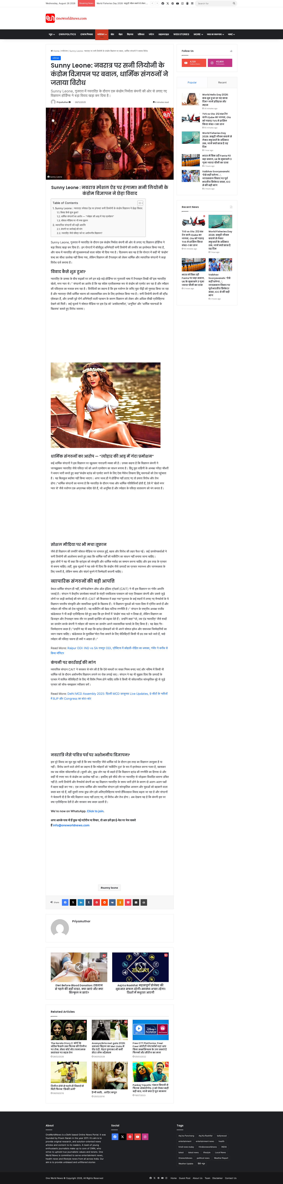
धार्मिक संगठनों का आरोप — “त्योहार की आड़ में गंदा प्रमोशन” (87, 216)
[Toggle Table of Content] (138, 203)
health (221, 1141)
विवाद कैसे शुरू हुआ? (69, 212)
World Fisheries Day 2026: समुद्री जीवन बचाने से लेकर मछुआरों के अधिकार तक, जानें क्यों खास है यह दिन (217, 139)
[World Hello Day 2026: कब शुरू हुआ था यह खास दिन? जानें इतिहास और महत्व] (191, 99)
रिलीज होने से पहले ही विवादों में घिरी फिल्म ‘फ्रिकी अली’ (67, 1087)
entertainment (185, 1141)
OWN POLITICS (67, 34)
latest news (193, 1152)
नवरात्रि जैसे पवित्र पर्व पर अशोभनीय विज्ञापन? (82, 233)
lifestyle (206, 1152)
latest (181, 1152)
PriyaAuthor (62, 102)
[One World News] (66, 18)
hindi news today (186, 1147)
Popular (192, 82)
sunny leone (110, 887)
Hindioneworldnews (208, 1147)
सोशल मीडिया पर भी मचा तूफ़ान (74, 220)
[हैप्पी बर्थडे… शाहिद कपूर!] (110, 1075)
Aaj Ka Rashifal (205, 1135)
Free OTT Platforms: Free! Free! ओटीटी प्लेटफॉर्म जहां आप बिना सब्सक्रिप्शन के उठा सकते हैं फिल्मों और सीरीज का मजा (150, 1048)
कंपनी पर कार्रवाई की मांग (71, 229)
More (197, 34)
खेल (112, 34)
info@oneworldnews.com (71, 825)
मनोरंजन (100, 34)
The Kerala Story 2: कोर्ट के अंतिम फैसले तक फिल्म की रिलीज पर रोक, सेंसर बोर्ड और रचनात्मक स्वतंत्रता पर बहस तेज (69, 1048)
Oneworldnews (185, 1158)
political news (203, 1158)
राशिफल (141, 34)
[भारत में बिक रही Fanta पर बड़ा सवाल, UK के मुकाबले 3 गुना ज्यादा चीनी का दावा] (191, 160)
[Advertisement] (170, 17)
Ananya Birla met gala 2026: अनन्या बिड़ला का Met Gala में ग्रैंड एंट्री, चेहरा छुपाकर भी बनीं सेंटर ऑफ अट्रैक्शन (108, 1048)
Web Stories (181, 34)
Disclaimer (217, 1178)
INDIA (224, 1147)
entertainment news (205, 1141)
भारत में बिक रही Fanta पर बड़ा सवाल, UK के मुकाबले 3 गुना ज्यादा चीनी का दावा (129, 3)
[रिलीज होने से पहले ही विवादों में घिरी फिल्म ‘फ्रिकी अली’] (69, 1072)
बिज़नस (130, 34)
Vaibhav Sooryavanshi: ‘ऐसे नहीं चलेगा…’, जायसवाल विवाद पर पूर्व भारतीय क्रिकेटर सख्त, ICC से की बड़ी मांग (216, 178)
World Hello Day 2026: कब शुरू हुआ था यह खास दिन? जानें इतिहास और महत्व (215, 100)
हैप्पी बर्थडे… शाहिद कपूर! (104, 1092)
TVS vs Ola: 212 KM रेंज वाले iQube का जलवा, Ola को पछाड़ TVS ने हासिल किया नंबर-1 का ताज (216, 119)
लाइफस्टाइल (164, 34)
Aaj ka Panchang (186, 1135)
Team (207, 1178)
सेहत (121, 34)
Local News (220, 1152)
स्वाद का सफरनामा (214, 34)
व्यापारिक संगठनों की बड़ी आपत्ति (71, 225)
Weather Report (221, 1158)
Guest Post (184, 1178)
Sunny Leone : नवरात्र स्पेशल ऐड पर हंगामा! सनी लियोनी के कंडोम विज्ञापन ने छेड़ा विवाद (98, 208)
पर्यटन (151, 34)
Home (56, 51)
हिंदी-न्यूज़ (201, 1163)
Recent (222, 82)
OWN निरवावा (86, 34)
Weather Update (186, 1163)
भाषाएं (230, 34)
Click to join (95, 811)
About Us (197, 1178)
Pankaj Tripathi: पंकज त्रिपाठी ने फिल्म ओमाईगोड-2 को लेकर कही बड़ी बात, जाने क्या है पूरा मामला (151, 1088)
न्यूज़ (50, 34)
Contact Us (230, 1178)
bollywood (221, 1135)
